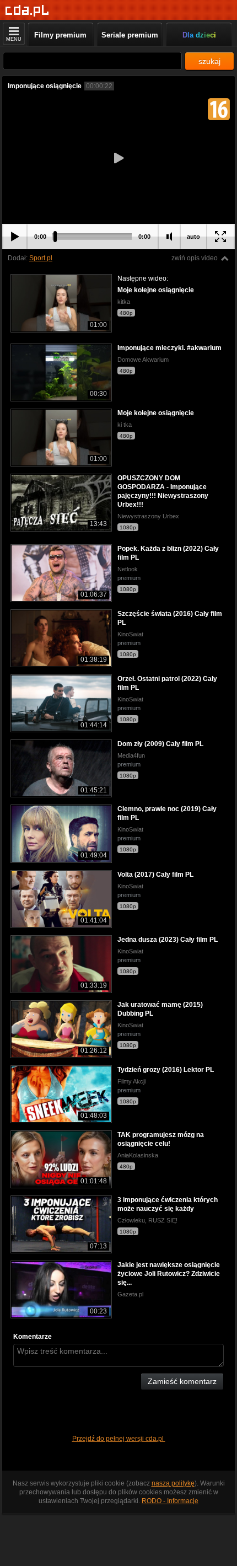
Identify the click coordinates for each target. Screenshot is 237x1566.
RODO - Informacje (170, 1501)
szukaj (209, 61)
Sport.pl (40, 258)
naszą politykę (173, 1483)
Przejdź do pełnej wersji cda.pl (118, 1438)
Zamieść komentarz (182, 1381)
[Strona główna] (27, 11)
